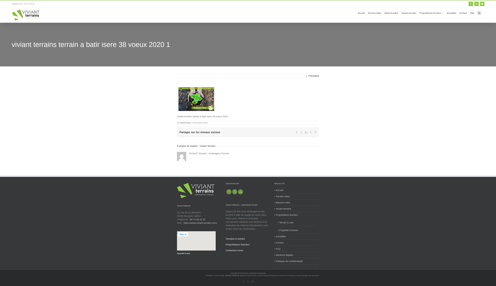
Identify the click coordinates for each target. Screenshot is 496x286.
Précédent (313, 76)
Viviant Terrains (185, 123)
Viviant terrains (283, 209)
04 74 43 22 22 (197, 219)
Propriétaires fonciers (238, 244)
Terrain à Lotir (286, 222)
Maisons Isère (283, 202)
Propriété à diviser (288, 230)
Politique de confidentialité (289, 261)
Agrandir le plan (183, 253)
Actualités (281, 236)
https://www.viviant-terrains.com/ (200, 223)
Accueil (279, 190)
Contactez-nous (234, 250)
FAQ (278, 249)
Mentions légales (284, 255)
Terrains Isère (283, 196)
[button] (479, 12)
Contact (280, 242)
